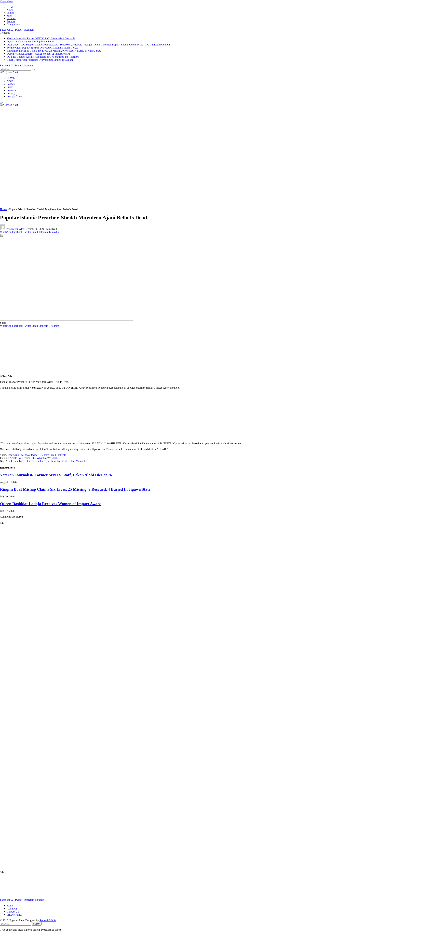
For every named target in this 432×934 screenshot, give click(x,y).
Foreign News (14, 24)
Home (3, 209)
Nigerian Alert (16, 228)
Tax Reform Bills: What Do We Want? (37, 458)
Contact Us (13, 911)
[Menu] (1, 102)
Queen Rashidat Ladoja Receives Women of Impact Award (38, 53)
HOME (10, 7)
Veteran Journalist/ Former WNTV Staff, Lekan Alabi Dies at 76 (41, 38)
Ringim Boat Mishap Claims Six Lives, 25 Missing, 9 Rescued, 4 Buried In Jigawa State (54, 50)
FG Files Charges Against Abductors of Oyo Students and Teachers (43, 56)
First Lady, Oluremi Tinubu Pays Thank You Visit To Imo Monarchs (50, 461)
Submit (36, 924)
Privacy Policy (14, 914)
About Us (12, 908)
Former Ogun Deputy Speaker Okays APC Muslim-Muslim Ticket (42, 47)
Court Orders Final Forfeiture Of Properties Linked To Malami (40, 59)
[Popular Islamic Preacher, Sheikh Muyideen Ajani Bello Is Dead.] (66, 319)
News (10, 9)
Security (11, 21)
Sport (9, 15)
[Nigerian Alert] (9, 72)
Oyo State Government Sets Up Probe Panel (30, 41)
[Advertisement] (101, 157)
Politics (10, 12)
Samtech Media (47, 920)
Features (11, 18)
